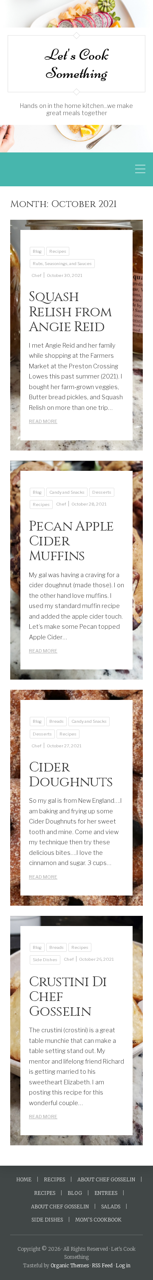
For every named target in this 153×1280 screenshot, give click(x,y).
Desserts (101, 492)
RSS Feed (102, 1266)
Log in (123, 1266)
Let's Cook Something (76, 63)
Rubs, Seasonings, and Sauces (62, 263)
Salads (110, 1207)
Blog (37, 251)
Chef (36, 275)
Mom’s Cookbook (98, 1220)
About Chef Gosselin (106, 1180)
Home (23, 1180)
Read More (43, 421)
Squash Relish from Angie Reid (70, 312)
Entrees (105, 1193)
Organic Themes (70, 1266)
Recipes (57, 251)
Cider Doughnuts (71, 774)
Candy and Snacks (67, 492)
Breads (56, 721)
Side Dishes (45, 959)
